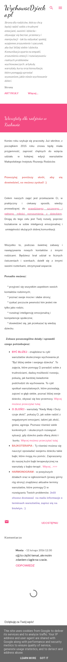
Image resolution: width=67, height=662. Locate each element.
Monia (19, 550)
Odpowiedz (25, 565)
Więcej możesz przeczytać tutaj (39, 440)
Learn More (28, 658)
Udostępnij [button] (50, 522)
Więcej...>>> (50, 466)
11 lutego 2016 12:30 (39, 550)
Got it (44, 658)
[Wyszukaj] (51, 6)
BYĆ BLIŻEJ (19, 351)
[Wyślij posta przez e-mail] (6, 522)
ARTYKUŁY (11, 93)
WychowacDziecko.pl (24, 11)
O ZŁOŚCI (18, 409)
